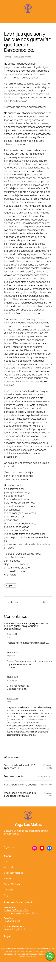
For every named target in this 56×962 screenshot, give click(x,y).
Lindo (46, 602)
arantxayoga (19, 56)
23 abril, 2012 (12, 677)
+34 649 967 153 (12, 921)
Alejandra (11, 655)
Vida (29, 56)
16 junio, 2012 (12, 698)
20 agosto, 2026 (45, 776)
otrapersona (11, 585)
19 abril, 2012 (12, 634)
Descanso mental (14, 776)
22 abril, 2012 (12, 652)
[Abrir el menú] (28, 17)
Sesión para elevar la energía (20, 784)
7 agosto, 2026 (45, 784)
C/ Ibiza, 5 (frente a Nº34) (16, 910)
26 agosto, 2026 (47, 766)
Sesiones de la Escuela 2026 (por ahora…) (20, 766)
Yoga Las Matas (28, 824)
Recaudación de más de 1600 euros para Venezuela (20, 794)
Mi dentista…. (14, 602)
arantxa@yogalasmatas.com (18, 929)
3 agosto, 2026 (48, 794)
